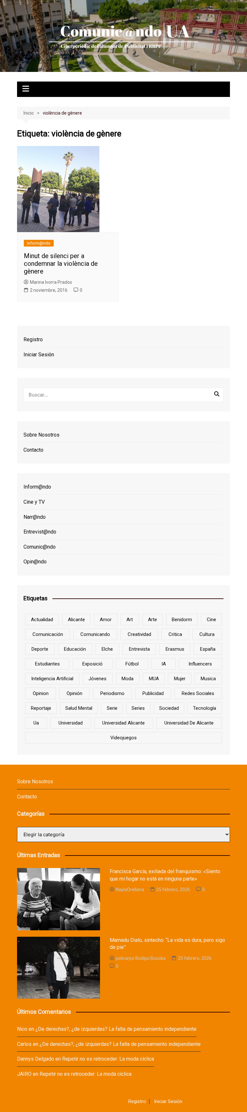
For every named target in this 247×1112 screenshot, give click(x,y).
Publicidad (153, 693)
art (129, 619)
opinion (41, 693)
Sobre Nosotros (41, 435)
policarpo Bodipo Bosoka (141, 958)
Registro (33, 339)
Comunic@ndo (39, 547)
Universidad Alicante (123, 723)
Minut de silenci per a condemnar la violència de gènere (61, 263)
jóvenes (97, 679)
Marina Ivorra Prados (51, 282)
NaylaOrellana (130, 889)
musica (208, 679)
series (138, 708)
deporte (40, 649)
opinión (74, 693)
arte (152, 619)
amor (106, 619)
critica (175, 634)
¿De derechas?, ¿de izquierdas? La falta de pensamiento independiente (116, 1029)
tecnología (204, 708)
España (207, 649)
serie (112, 708)
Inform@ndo (38, 243)
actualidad (42, 619)
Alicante (76, 619)
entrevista (139, 649)
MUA (154, 679)
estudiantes (47, 664)
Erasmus (175, 649)
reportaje (41, 708)
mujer (180, 679)
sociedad (169, 708)
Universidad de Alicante (189, 723)
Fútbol (132, 664)
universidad (71, 723)
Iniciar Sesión (38, 355)
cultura (207, 634)
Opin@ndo (35, 562)
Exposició (92, 664)
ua (36, 723)
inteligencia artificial (52, 679)
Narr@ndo (34, 517)
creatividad (139, 634)
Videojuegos (123, 738)
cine (211, 619)
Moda (127, 679)
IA (163, 664)
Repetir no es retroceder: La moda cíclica (108, 1059)
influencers (200, 664)
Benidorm (182, 619)
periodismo (112, 693)
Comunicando (95, 634)
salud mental (78, 708)
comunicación (47, 634)
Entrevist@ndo (39, 532)
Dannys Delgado (35, 1059)
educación (75, 649)
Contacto (33, 450)
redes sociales (198, 693)
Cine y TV (34, 502)
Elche (107, 649)
